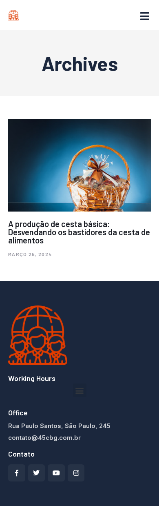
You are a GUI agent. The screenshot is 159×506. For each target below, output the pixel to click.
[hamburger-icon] (145, 16)
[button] (79, 390)
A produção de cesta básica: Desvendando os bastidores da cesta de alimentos (79, 232)
